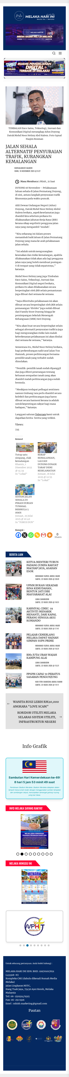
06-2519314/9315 (20, 993)
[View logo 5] (34, 943)
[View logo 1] (20, 943)
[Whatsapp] (31, 535)
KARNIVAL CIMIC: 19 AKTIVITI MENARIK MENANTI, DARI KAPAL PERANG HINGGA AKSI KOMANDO (41, 614)
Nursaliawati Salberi (23, 168)
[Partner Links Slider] (34, 924)
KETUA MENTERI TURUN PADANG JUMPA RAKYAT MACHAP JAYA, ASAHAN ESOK (42, 566)
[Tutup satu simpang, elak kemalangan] (24, 447)
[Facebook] (18, 535)
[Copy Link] (37, 535)
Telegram (40, 414)
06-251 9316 (17, 997)
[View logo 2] (24, 943)
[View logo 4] (31, 943)
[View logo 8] (45, 943)
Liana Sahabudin (42, 599)
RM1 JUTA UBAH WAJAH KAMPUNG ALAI (41, 656)
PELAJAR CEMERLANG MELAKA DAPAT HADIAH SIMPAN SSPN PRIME (42, 637)
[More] (49, 535)
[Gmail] (43, 535)
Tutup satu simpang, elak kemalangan (23, 457)
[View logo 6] (38, 943)
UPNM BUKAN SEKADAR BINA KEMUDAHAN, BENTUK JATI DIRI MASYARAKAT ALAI (42, 590)
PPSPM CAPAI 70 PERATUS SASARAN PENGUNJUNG (43, 675)
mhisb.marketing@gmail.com (30, 1001)
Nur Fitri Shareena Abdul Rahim (48, 681)
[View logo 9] (49, 943)
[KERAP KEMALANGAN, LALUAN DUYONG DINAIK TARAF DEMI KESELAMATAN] (47, 447)
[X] (24, 535)
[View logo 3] (27, 943)
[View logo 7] (42, 943)
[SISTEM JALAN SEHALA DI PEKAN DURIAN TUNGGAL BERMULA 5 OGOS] (24, 489)
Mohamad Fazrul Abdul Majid (47, 576)
